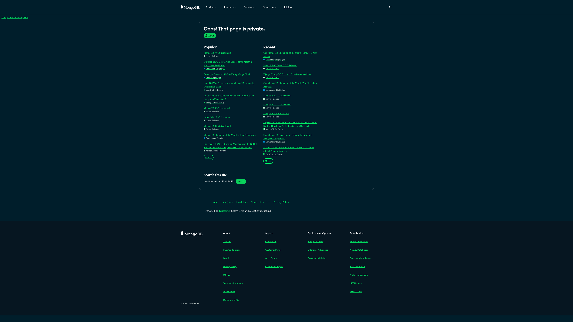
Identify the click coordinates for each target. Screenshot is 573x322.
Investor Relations (231, 250)
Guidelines (242, 202)
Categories (227, 202)
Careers (227, 241)
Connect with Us (231, 300)
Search (240, 181)
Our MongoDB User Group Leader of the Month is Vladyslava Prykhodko (228, 64)
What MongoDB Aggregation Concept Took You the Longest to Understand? (229, 97)
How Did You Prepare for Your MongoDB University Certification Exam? (229, 85)
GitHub (226, 275)
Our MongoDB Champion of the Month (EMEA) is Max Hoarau (290, 55)
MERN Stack (356, 283)
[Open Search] (390, 7)
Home (214, 202)
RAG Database (357, 266)
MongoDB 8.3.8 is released (276, 113)
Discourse (224, 210)
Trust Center (229, 291)
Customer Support (274, 266)
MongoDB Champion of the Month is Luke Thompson (230, 135)
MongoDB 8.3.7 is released (217, 108)
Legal (226, 258)
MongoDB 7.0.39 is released (217, 53)
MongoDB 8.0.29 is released (277, 95)
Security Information (233, 283)
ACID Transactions (359, 275)
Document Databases (360, 258)
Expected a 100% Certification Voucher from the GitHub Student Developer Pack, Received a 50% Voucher (230, 146)
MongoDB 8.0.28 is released (217, 126)
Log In (211, 35)
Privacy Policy (281, 202)
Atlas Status (271, 258)
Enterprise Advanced (318, 250)
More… (208, 157)
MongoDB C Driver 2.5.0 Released (280, 65)
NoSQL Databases (359, 250)
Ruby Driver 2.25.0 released (217, 117)
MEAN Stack (356, 291)
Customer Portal (273, 250)
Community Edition (317, 258)
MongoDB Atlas (315, 241)
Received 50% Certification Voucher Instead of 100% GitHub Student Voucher (288, 149)
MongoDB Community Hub (14, 17)
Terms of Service (260, 202)
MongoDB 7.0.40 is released (277, 104)
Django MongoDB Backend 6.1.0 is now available (287, 74)
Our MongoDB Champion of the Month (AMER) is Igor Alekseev (290, 85)
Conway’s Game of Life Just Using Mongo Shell (227, 74)
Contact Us (270, 241)
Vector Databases (359, 241)
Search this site (215, 175)
